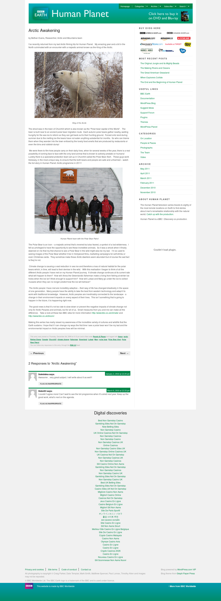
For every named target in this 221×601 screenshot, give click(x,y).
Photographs (146, 147)
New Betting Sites (110, 426)
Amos (120, 336)
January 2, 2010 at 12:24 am (118, 374)
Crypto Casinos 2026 (111, 550)
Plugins (143, 117)
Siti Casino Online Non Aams (110, 463)
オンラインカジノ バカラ (110, 513)
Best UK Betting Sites (111, 482)
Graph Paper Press (186, 573)
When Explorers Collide (151, 77)
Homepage (125, 6)
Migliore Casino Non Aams (110, 491)
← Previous (37, 353)
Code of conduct (69, 569)
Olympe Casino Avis (110, 541)
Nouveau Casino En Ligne (110, 556)
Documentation (147, 98)
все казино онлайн (110, 519)
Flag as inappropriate (50, 384)
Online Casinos (110, 445)
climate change (63, 339)
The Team (145, 152)
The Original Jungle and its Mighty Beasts (159, 63)
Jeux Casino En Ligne (110, 501)
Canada (45, 339)
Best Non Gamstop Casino (110, 420)
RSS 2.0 (73, 345)
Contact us (86, 569)
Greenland (83, 339)
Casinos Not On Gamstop (110, 497)
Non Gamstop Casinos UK (110, 442)
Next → (124, 353)
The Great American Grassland (154, 72)
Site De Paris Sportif (110, 510)
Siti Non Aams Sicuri (110, 525)
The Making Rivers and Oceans (155, 67)
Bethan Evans (35, 339)
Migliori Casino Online (110, 494)
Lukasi (90, 339)
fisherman (74, 339)
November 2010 (148, 192)
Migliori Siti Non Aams (110, 507)
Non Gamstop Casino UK (110, 473)
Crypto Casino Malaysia (110, 535)
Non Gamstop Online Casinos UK (110, 451)
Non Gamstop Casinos (110, 435)
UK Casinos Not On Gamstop (110, 454)
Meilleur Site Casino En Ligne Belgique (110, 529)
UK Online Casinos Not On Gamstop (111, 432)
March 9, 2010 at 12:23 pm (118, 391)
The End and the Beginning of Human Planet (161, 82)
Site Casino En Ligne (111, 522)
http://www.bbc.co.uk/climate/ (105, 312)
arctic (126, 336)
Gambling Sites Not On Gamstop (110, 423)
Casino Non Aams (110, 538)
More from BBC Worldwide (183, 586)
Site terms (52, 569)
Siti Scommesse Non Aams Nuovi (110, 560)
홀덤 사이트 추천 (110, 516)
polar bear (103, 339)
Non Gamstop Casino (110, 429)
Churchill (52, 339)
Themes (144, 121)
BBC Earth (145, 93)
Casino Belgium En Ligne (111, 504)
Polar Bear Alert (114, 339)
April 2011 (145, 173)
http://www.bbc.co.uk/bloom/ (41, 315)
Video (143, 157)
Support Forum (147, 112)
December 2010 (148, 187)
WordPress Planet (148, 126)
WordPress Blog (148, 103)
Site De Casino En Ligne (110, 532)
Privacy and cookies (34, 569)
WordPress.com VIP (186, 569)
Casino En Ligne (110, 544)
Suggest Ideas (147, 107)
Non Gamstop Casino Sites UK (110, 448)
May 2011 (145, 168)
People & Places (99, 336)
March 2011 (146, 178)
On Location (146, 138)
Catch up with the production (159, 214)
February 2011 (147, 182)
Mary (96, 339)
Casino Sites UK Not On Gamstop (110, 488)
